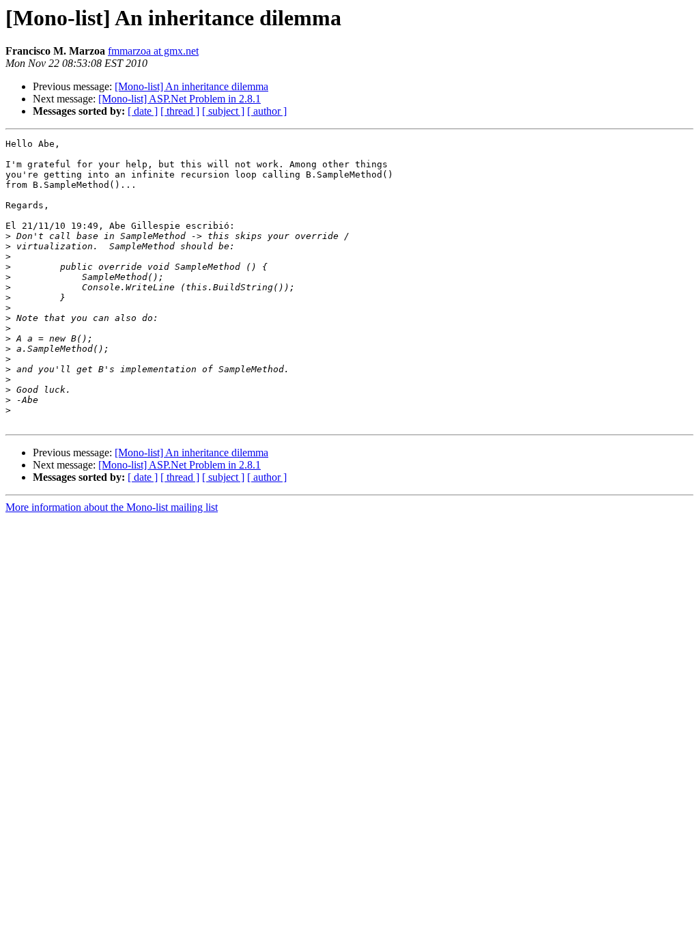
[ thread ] (179, 111)
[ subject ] (223, 111)
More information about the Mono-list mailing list (111, 507)
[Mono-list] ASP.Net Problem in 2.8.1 (179, 99)
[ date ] (143, 111)
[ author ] (267, 111)
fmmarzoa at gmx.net (153, 51)
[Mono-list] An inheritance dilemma (191, 86)
